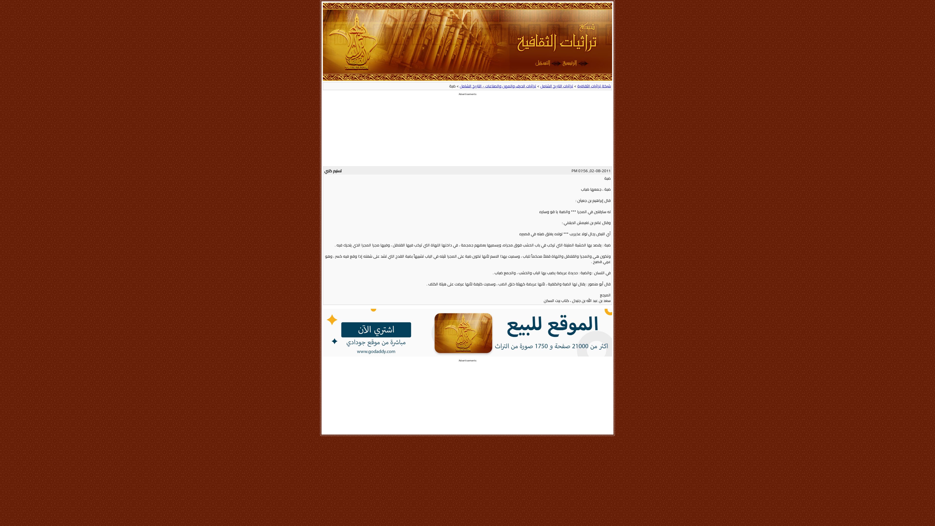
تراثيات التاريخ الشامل (556, 86)
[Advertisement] (467, 132)
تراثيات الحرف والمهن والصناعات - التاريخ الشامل (498, 86)
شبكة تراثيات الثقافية (594, 86)
